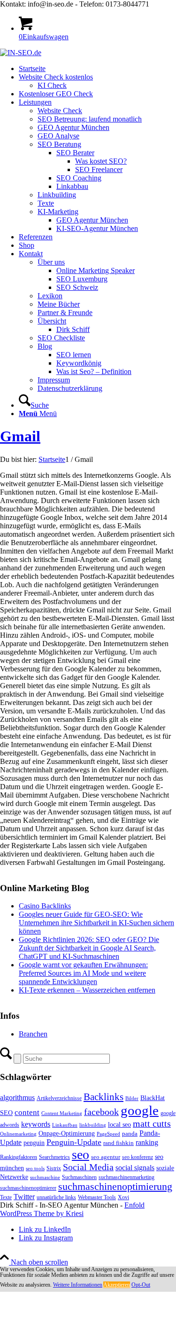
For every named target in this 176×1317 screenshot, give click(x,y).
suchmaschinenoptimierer (28, 1188)
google (140, 1110)
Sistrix (53, 1168)
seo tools (35, 1168)
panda (130, 1133)
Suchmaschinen (79, 1177)
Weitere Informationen (77, 1284)
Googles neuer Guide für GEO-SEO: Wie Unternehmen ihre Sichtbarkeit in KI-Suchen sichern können (96, 922)
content (27, 1112)
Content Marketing (61, 1113)
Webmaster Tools (97, 1197)
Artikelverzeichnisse (59, 1098)
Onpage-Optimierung (66, 1133)
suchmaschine (45, 1177)
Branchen (33, 1034)
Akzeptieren (116, 1284)
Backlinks (103, 1096)
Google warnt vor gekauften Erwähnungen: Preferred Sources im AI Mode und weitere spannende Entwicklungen (83, 973)
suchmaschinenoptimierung (115, 1186)
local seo (119, 1124)
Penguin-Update (73, 1142)
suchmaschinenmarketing (126, 1177)
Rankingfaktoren (18, 1157)
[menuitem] (97, 69)
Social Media (88, 1167)
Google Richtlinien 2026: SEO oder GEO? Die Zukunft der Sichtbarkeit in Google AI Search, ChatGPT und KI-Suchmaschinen (89, 948)
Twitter (24, 1197)
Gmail (20, 436)
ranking (147, 1142)
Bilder (131, 1098)
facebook (101, 1112)
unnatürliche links (56, 1197)
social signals (134, 1168)
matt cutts (152, 1123)
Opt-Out (140, 1284)
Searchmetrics (54, 1157)
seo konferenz (137, 1157)
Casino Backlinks (45, 906)
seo (80, 1154)
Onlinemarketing (18, 1134)
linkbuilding (92, 1125)
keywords (35, 1124)
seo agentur (105, 1156)
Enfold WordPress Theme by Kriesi (72, 1209)
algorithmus (17, 1097)
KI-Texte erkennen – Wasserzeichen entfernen (87, 990)
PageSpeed (108, 1134)
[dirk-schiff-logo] (20, 53)
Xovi (123, 1197)
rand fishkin (118, 1142)
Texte (6, 1197)
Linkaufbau (64, 1125)
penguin (34, 1142)
